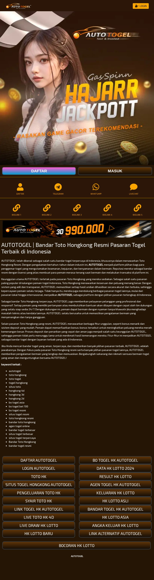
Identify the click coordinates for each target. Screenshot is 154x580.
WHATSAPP (96, 194)
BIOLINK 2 (46, 215)
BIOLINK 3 (77, 215)
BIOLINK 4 (107, 215)
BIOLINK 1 (16, 215)
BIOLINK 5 (137, 215)
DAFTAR (20, 194)
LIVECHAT (133, 194)
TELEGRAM (58, 194)
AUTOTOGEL (96, 264)
